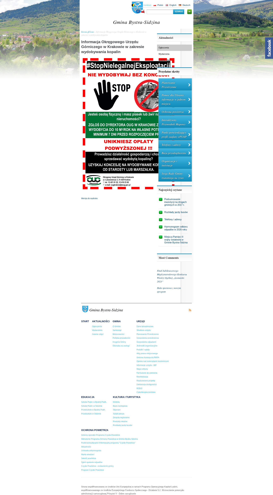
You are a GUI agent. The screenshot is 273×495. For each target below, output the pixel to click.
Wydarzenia (164, 54)
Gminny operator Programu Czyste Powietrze (100, 435)
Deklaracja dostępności (146, 384)
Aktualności (100, 321)
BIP (142, 11)
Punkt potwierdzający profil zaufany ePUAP (174, 134)
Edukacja (87, 397)
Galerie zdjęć (165, 60)
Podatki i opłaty (143, 350)
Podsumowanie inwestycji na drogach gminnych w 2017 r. (175, 202)
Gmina (117, 321)
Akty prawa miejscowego (147, 353)
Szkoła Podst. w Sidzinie (91, 406)
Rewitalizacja (142, 377)
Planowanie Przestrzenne (169, 85)
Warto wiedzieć (87, 454)
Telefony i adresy (171, 145)
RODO (139, 388)
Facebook (138, 11)
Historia (116, 402)
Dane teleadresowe (144, 326)
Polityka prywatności (121, 338)
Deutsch (186, 5)
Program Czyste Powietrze (92, 470)
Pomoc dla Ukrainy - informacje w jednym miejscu (174, 99)
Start (85, 321)
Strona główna (87, 31)
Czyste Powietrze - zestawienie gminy (97, 466)
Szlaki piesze (118, 414)
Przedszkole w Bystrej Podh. (93, 410)
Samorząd (117, 330)
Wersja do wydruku (89, 198)
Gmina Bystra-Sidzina (136, 22)
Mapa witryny (142, 369)
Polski (160, 5)
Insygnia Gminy (119, 342)
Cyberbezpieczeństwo (146, 392)
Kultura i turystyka (126, 397)
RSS (190, 310)
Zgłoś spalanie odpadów (91, 462)
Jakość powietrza (88, 458)
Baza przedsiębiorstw (174, 153)
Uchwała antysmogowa (91, 450)
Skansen (117, 410)
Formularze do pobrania (146, 373)
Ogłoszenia (164, 47)
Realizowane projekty (145, 381)
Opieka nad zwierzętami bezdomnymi (152, 361)
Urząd (140, 321)
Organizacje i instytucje (169, 163)
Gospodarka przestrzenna (147, 338)
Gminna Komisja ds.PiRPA (147, 357)
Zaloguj (189, 11)
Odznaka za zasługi (121, 346)
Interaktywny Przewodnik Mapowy (173, 122)
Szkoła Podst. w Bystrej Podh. (94, 402)
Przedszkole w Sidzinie (91, 414)
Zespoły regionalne (121, 417)
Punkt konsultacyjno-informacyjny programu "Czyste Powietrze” (108, 443)
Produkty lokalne (120, 421)
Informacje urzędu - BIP (146, 365)
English (173, 5)
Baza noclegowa (120, 406)
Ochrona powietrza (173, 112)
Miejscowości (118, 334)
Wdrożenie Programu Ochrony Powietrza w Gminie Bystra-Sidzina (109, 439)
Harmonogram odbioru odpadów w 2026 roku (176, 228)
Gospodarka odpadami (146, 342)
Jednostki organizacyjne (146, 346)
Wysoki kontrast (143, 5)
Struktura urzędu (143, 330)
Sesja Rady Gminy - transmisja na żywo (173, 176)
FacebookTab (269, 48)
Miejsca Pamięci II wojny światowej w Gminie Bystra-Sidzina (176, 239)
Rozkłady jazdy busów (176, 212)
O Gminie (117, 326)
